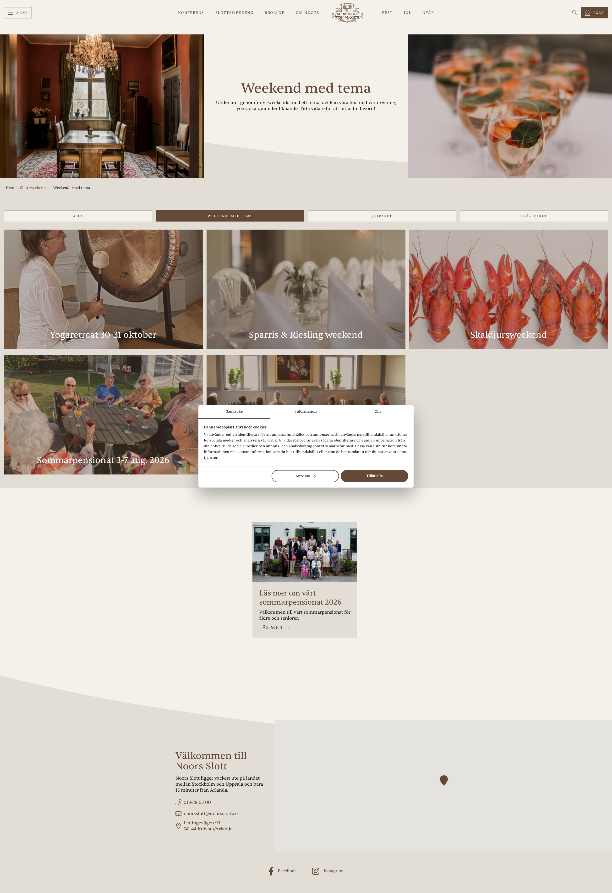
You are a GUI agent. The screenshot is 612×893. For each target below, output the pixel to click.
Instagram (334, 871)
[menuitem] (18, 12)
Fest (387, 12)
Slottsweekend (234, 12)
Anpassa (302, 476)
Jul (407, 12)
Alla (78, 216)
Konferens (191, 12)
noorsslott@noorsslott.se (211, 813)
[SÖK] (575, 13)
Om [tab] (378, 411)
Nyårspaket (534, 216)
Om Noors (307, 12)
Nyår (428, 12)
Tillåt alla (374, 476)
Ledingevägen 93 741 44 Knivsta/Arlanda (208, 826)
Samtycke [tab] (234, 411)
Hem (10, 187)
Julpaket (382, 216)
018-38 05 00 (197, 802)
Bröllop (274, 12)
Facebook (287, 871)
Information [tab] (306, 411)
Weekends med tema (230, 216)
